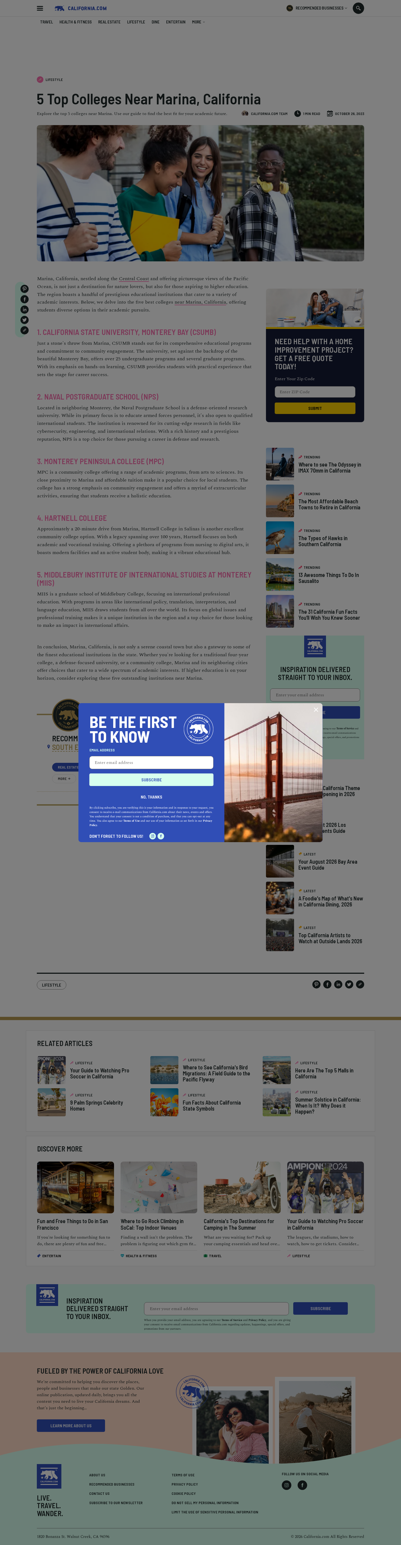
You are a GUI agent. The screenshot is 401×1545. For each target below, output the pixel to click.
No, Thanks (151, 796)
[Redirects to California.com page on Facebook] (161, 836)
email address (102, 750)
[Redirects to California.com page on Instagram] (152, 836)
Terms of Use (131, 821)
